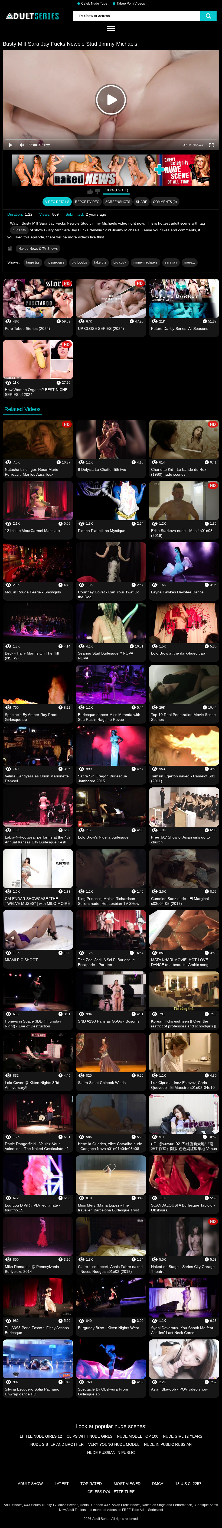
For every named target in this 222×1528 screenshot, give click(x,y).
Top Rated (91, 1483)
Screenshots (117, 202)
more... (189, 262)
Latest (62, 1483)
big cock (119, 262)
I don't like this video (97, 191)
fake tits (100, 262)
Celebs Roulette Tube (111, 1492)
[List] (111, 29)
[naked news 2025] (111, 170)
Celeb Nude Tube (94, 3)
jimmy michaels (145, 262)
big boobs (79, 262)
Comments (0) (165, 202)
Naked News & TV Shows (38, 249)
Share (141, 202)
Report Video (87, 202)
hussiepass (55, 262)
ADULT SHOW (30, 1483)
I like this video (90, 191)
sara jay (171, 262)
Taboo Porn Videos (131, 3)
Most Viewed (127, 1483)
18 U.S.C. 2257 (188, 1483)
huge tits (19, 230)
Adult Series (101, 1519)
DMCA (157, 1483)
